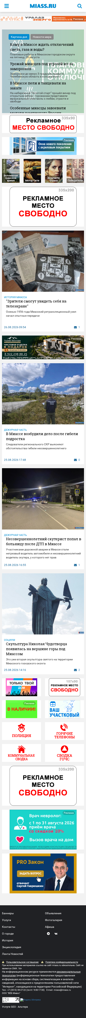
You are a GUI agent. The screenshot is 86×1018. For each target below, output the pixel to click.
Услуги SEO (9, 1006)
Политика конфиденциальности (61, 962)
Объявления (53, 913)
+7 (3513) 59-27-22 (16, 990)
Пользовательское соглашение (22, 962)
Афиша (49, 926)
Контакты (8, 926)
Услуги (6, 920)
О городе (8, 933)
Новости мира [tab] (42, 36)
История (7, 940)
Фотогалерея (53, 920)
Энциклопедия (11, 947)
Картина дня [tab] (19, 36)
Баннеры (8, 913)
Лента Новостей (12, 953)
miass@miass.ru (62, 990)
